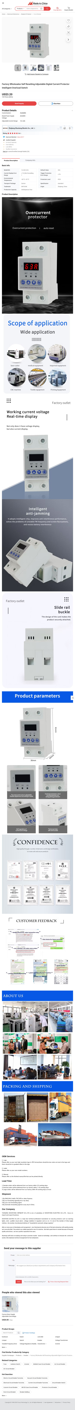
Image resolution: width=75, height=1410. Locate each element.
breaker (40, 1340)
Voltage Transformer (61, 1340)
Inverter (57, 1344)
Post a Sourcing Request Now (58, 1282)
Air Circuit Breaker (59, 1364)
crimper (4, 1340)
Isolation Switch (15, 1364)
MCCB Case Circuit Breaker (30, 1387)
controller (40, 1337)
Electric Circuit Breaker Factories (13, 1378)
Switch (22, 1340)
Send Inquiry (19, 103)
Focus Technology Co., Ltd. (25, 1402)
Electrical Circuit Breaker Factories (14, 1383)
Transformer (41, 1344)
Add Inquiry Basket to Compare (37, 74)
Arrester (26, 1364)
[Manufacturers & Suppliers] (37, 3)
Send (18, 1282)
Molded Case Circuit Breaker (41, 1364)
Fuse (5, 1364)
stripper (57, 1337)
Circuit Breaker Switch (58, 1383)
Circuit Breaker (37, 14)
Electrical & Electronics (13, 14)
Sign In (5, 151)
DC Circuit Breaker (9, 1369)
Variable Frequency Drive (9, 1344)
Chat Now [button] (57, 103)
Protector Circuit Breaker (49, 1387)
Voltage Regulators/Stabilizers (29, 1344)
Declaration (58, 1402)
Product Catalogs (29, 1333)
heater (22, 1337)
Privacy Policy (66, 1402)
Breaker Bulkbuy (25, 1392)
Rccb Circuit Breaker (10, 1392)
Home (3, 14)
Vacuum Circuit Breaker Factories (37, 1378)
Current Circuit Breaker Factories (38, 1383)
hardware (5, 1337)
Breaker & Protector (26, 14)
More (3, 1395)
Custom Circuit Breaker (10, 1387)
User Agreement (48, 1402)
